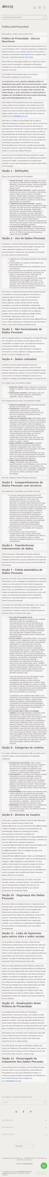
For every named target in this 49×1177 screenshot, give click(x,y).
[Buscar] (44, 17)
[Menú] (44, 8)
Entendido (41, 1173)
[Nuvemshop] (24, 1164)
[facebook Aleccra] (23, 1112)
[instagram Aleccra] (16, 1112)
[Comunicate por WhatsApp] (44, 1166)
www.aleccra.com (27, 54)
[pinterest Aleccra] (30, 1112)
